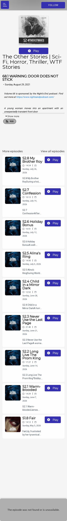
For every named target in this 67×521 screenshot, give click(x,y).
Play (36, 51)
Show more (13, 116)
